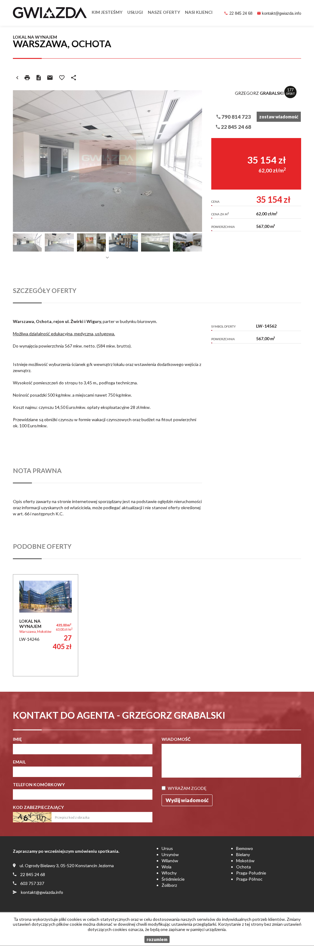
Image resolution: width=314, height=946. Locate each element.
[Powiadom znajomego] (50, 77)
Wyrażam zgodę (187, 788)
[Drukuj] (27, 77)
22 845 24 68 (240, 13)
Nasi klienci (199, 12)
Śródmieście (173, 879)
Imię (17, 739)
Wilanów (170, 860)
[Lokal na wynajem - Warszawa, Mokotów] (45, 625)
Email (19, 761)
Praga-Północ (249, 879)
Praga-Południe (251, 872)
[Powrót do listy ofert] (17, 77)
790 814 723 (235, 116)
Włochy (169, 872)
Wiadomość (176, 739)
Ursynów (170, 854)
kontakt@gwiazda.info (281, 13)
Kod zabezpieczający (38, 807)
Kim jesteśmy (107, 12)
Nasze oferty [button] (164, 12)
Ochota (243, 866)
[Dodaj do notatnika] (62, 77)
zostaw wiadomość (278, 116)
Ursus (167, 848)
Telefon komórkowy (39, 784)
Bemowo (244, 848)
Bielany (243, 854)
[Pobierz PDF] (38, 77)
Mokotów (245, 860)
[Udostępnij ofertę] (73, 77)
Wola (166, 866)
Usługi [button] (135, 12)
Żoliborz (169, 885)
